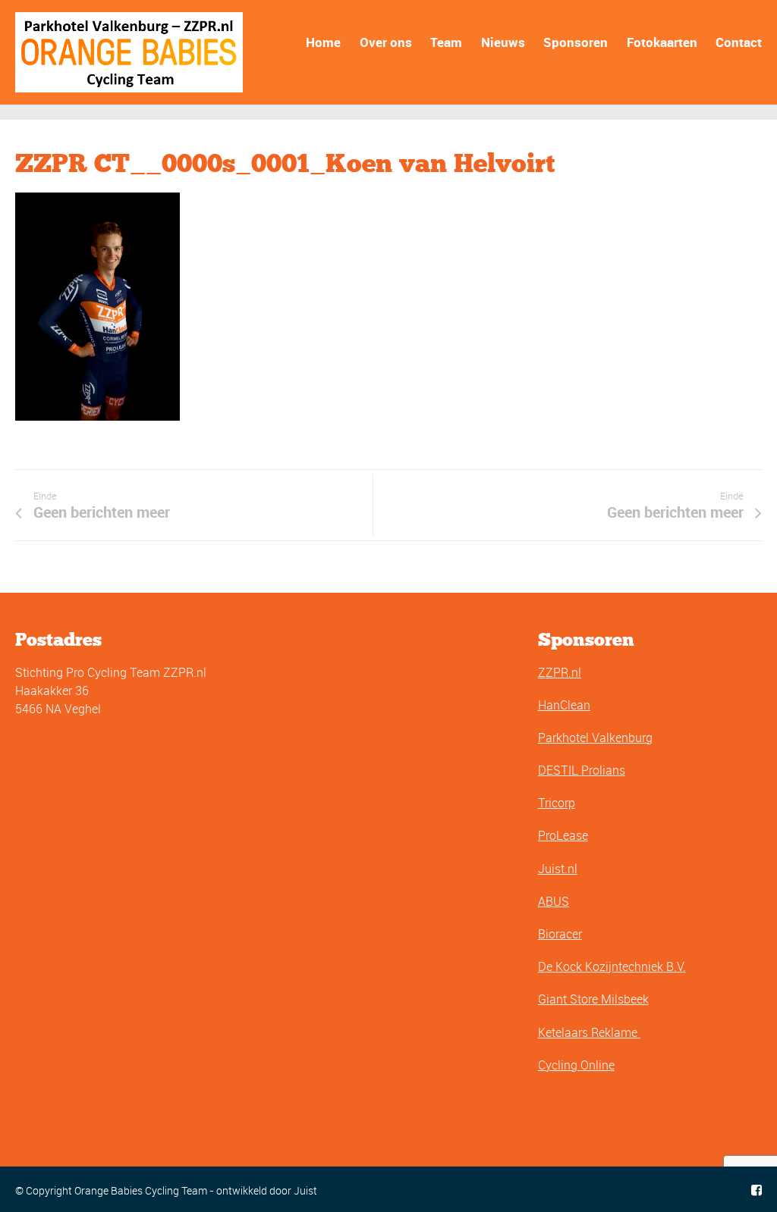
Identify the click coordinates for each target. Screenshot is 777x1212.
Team (446, 42)
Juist (305, 1190)
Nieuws (503, 42)
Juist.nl (557, 868)
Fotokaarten (662, 42)
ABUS (553, 901)
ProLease (563, 835)
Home (323, 42)
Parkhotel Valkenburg (595, 737)
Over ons (386, 42)
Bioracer (560, 933)
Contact (739, 42)
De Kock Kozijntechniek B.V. (612, 966)
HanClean (564, 705)
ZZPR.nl (559, 672)
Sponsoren (575, 42)
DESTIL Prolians (581, 770)
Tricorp (556, 802)
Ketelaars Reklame (589, 1032)
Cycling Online (576, 1065)
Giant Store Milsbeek (593, 999)
